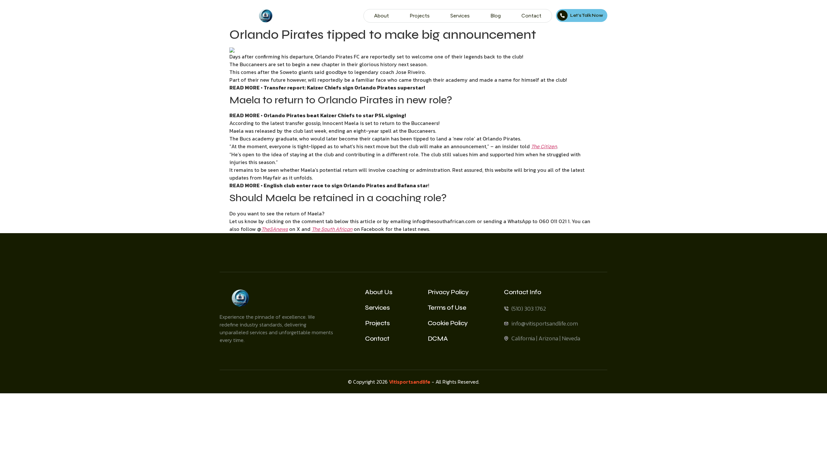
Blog (495, 16)
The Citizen (544, 146)
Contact (531, 16)
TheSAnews (274, 229)
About (381, 16)
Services (460, 16)
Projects (420, 16)
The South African (332, 229)
